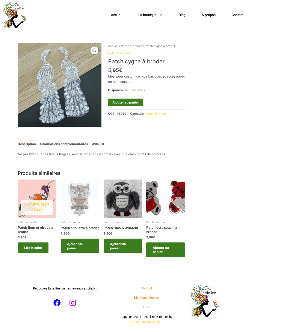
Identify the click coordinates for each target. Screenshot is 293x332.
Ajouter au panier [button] (75, 246)
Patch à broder (131, 46)
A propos (209, 15)
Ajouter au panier (125, 102)
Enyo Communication (146, 322)
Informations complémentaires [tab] (64, 144)
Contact (237, 15)
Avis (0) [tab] (98, 144)
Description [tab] (27, 144)
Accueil (116, 15)
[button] (150, 15)
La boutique (147, 15)
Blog (182, 15)
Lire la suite (33, 248)
